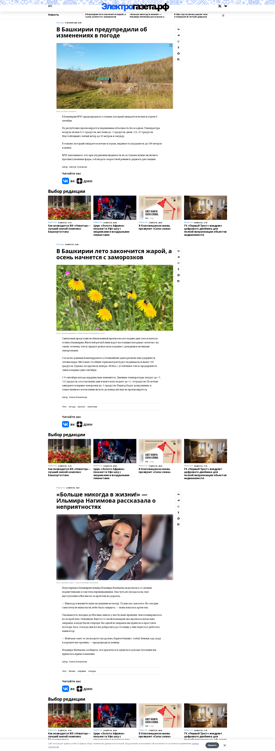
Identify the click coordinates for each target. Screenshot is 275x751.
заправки (81, 671)
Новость (53, 14)
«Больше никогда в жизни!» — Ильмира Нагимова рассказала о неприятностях (147, 15)
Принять (212, 745)
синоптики (92, 407)
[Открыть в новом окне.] (68, 181)
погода (72, 407)
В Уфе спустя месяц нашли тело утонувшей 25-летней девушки (191, 15)
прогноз (81, 407)
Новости (60, 488)
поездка (92, 671)
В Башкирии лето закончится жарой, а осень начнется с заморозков (105, 15)
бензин (72, 671)
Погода (60, 23)
